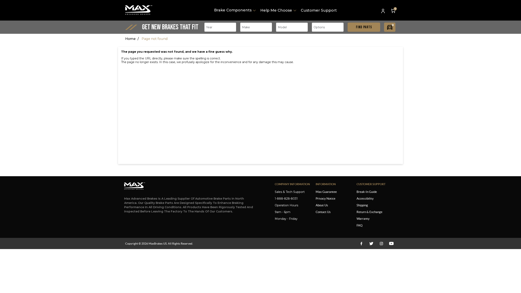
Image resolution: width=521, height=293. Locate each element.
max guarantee (326, 192)
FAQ (359, 225)
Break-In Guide (367, 192)
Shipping (362, 205)
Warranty (363, 218)
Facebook (361, 243)
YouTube (381, 243)
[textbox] (210, 27)
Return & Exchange (369, 212)
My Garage (389, 27)
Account (383, 11)
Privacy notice (325, 198)
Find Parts (364, 27)
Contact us (323, 212)
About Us (322, 205)
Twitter (371, 243)
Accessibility (365, 198)
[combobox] (220, 27)
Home (130, 39)
